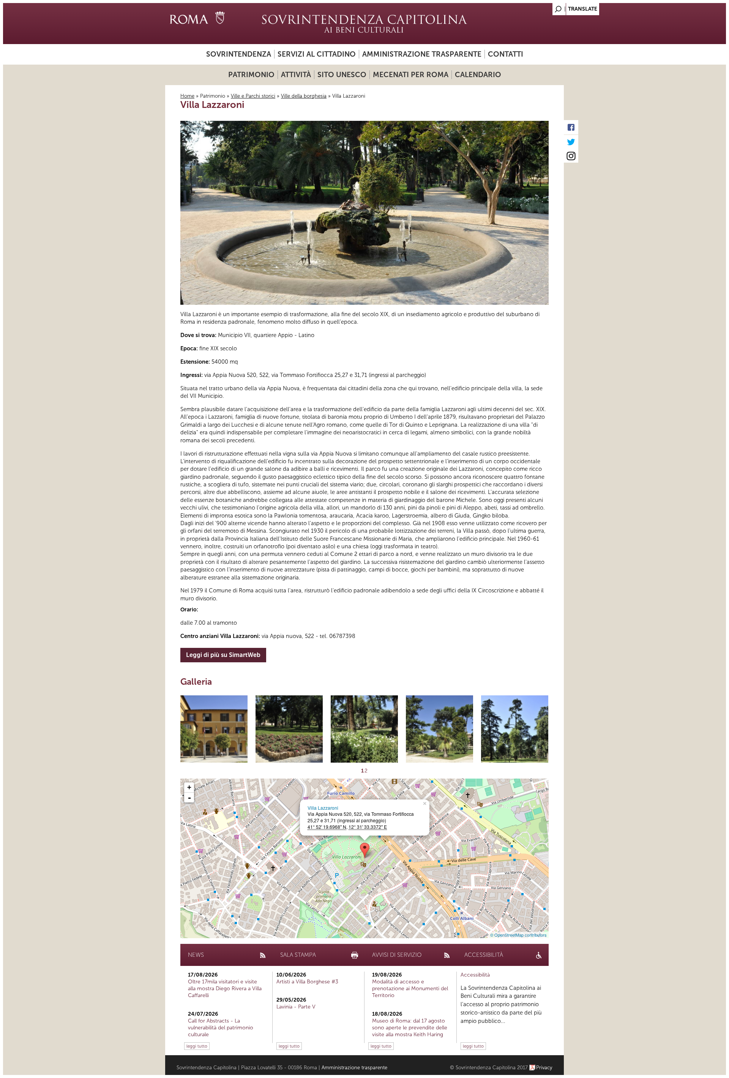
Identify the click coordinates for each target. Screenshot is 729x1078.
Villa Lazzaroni (323, 807)
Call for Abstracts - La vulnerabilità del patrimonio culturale (220, 1028)
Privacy (544, 1067)
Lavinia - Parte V (296, 1007)
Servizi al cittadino (317, 54)
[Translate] (539, 7)
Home (187, 96)
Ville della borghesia (304, 96)
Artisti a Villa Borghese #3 (307, 981)
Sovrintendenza (238, 54)
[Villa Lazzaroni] (364, 850)
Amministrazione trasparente (421, 54)
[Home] (364, 23)
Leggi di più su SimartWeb (223, 655)
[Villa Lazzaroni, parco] (439, 729)
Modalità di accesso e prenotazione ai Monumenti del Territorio (410, 988)
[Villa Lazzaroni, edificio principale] (214, 729)
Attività (296, 74)
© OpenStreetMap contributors (518, 935)
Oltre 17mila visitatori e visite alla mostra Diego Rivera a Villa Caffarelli (225, 988)
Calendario (478, 74)
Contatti (505, 54)
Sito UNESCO (341, 74)
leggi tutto (196, 1046)
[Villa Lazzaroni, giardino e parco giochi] (289, 729)
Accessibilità (475, 975)
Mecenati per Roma (410, 74)
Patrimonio (251, 74)
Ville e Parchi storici (253, 96)
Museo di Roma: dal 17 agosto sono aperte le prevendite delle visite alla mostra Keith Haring (409, 1028)
